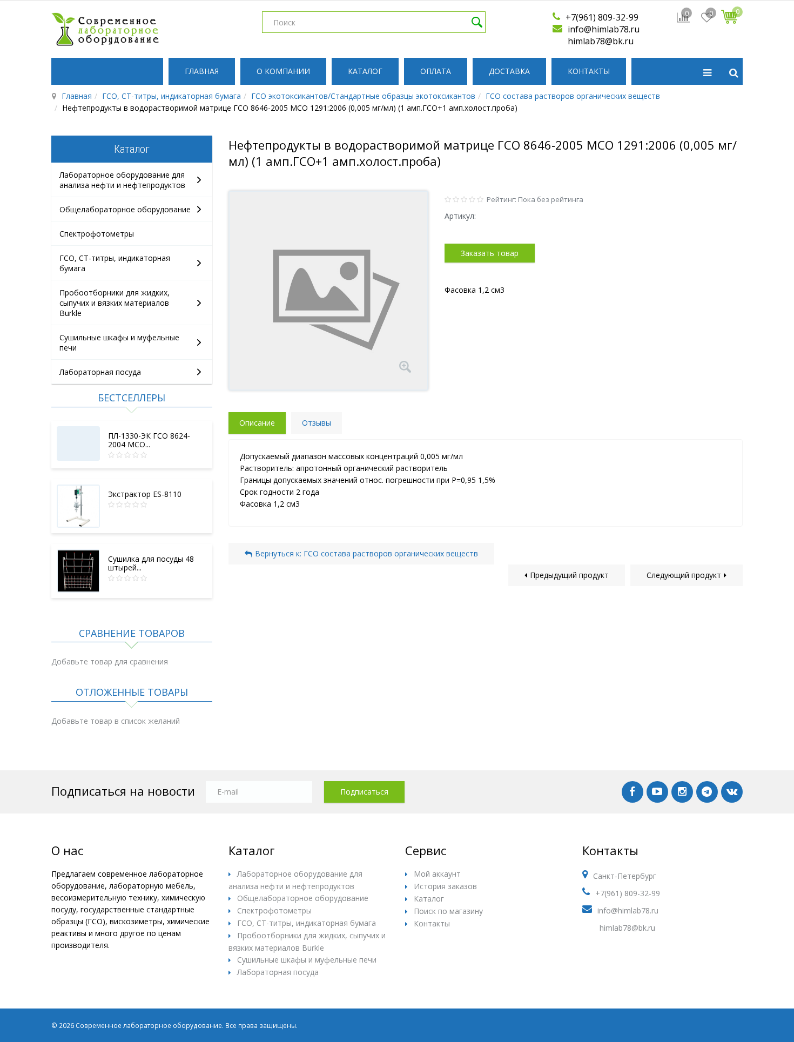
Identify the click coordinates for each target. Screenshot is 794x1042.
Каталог (365, 71)
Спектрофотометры (96, 233)
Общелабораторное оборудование (125, 209)
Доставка (509, 71)
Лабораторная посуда (100, 372)
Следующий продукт (684, 575)
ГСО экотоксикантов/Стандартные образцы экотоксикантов (363, 96)
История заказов (445, 886)
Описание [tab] (257, 423)
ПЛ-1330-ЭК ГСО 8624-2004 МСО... (149, 440)
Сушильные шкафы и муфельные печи (306, 959)
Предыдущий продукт (569, 575)
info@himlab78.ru (604, 29)
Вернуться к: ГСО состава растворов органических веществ (366, 553)
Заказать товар (490, 253)
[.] (632, 792)
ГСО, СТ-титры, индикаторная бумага (171, 96)
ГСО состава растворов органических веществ (573, 96)
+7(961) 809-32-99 (602, 17)
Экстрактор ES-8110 (144, 494)
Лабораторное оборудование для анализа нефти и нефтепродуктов (122, 180)
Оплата (435, 71)
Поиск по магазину (448, 911)
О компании (283, 71)
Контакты (589, 71)
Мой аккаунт (437, 874)
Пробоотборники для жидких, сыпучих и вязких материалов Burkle (114, 302)
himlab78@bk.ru (601, 41)
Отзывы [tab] (316, 423)
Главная (202, 71)
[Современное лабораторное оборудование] (105, 29)
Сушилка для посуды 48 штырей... (151, 563)
